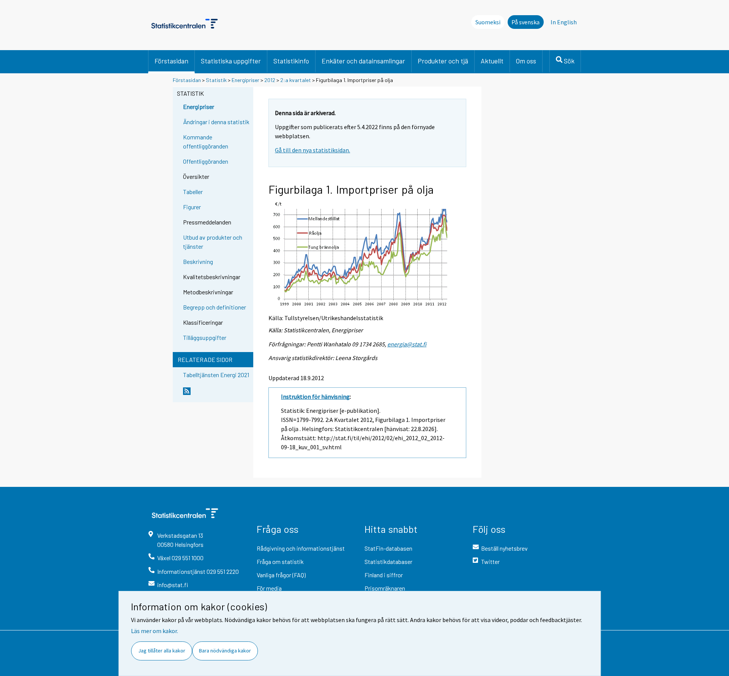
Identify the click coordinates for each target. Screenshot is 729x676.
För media (269, 588)
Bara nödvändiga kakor (225, 650)
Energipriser (245, 80)
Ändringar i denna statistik (216, 121)
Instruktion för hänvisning (315, 396)
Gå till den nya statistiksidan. (312, 150)
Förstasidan (171, 61)
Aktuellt (492, 61)
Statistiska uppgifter (231, 61)
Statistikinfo (291, 61)
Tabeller (193, 191)
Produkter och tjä (443, 61)
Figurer (192, 206)
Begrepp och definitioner (214, 307)
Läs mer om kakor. (154, 631)
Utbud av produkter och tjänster (212, 242)
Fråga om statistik (280, 561)
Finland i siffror (383, 574)
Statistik (216, 80)
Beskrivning (198, 261)
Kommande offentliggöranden (205, 141)
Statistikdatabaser (388, 561)
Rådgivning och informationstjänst (301, 548)
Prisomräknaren (384, 588)
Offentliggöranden (205, 161)
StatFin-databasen (388, 548)
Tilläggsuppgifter (204, 337)
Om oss (526, 61)
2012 (269, 80)
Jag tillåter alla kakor (161, 650)
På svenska (525, 22)
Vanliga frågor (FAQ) (281, 574)
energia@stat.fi (406, 344)
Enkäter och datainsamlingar (363, 61)
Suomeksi (487, 22)
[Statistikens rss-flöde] (216, 394)
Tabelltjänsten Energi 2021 (216, 374)
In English (564, 22)
